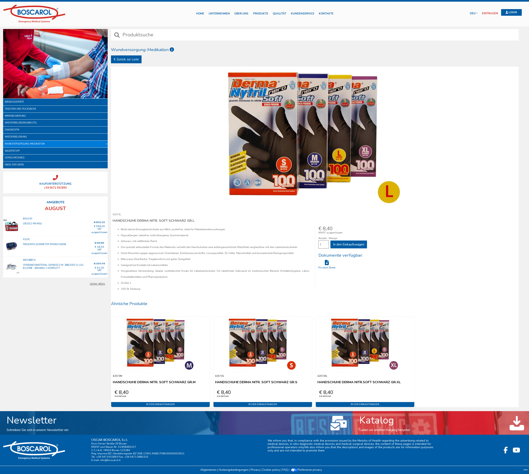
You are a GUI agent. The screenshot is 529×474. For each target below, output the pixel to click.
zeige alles (97, 283)
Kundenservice (302, 14)
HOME (200, 14)
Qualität (279, 14)
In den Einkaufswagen (348, 244)
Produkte (260, 14)
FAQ (285, 470)
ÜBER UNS (241, 14)
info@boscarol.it (110, 460)
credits (525, 470)
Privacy (255, 470)
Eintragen (490, 13)
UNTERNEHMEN (219, 14)
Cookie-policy (271, 470)
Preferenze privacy (310, 470)
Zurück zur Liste (127, 59)
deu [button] (473, 13)
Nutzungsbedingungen (233, 470)
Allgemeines (208, 470)
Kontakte (326, 14)
